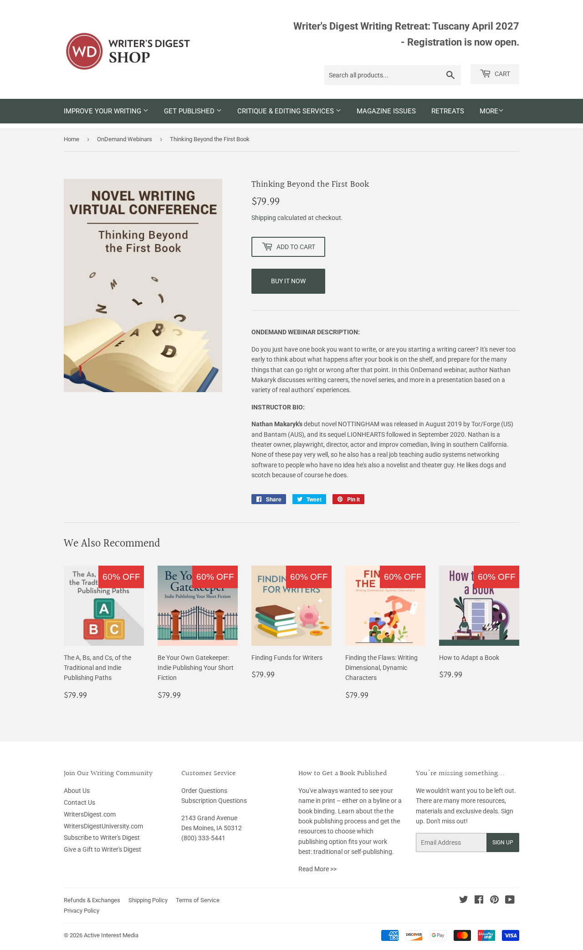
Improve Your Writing (103, 111)
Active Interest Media (111, 935)
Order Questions (204, 790)
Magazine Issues (386, 111)
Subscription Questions (214, 800)
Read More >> (317, 869)
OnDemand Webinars (124, 139)
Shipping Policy (148, 900)
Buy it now (288, 281)
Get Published (190, 111)
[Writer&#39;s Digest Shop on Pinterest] (494, 900)
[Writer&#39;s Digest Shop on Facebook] (479, 900)
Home (71, 139)
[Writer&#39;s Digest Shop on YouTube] (510, 900)
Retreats (447, 111)
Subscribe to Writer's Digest (102, 837)
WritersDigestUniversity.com (103, 826)
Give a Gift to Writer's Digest (102, 849)
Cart (501, 73)
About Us (77, 790)
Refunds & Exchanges (92, 900)
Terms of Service (198, 900)
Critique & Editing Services (286, 111)
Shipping (263, 217)
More (489, 111)
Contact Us (79, 802)
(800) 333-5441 (203, 838)
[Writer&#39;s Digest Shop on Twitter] (463, 900)
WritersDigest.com (90, 814)
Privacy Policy (81, 910)
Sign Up (502, 842)
